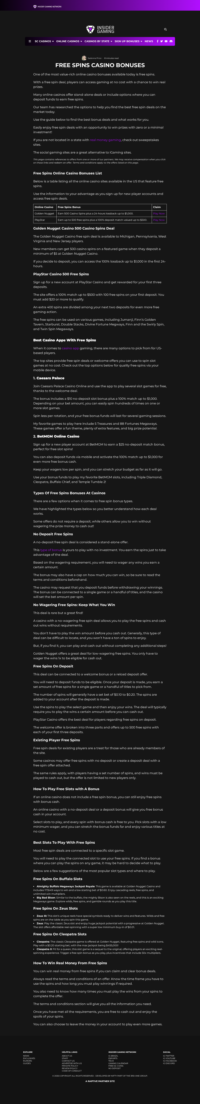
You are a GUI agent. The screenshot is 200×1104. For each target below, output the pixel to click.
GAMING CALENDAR (118, 1063)
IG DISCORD (169, 1063)
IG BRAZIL (113, 1056)
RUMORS (27, 1061)
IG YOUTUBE (169, 1058)
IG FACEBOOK (170, 1061)
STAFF (65, 1058)
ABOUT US (67, 1056)
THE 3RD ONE (133, 1076)
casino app (70, 348)
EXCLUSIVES (29, 1058)
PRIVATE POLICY (70, 1066)
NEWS (26, 1056)
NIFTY (114, 1076)
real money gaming (105, 140)
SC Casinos (43, 41)
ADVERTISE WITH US (72, 1063)
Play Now (159, 213)
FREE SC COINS (115, 1066)
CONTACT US (68, 1061)
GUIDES (27, 1063)
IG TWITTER (168, 1056)
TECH (111, 1061)
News (149, 41)
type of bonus (51, 550)
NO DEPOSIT (114, 1068)
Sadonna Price (94, 58)
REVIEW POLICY (70, 1068)
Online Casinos (67, 41)
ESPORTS (112, 1058)
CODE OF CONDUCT (72, 1071)
